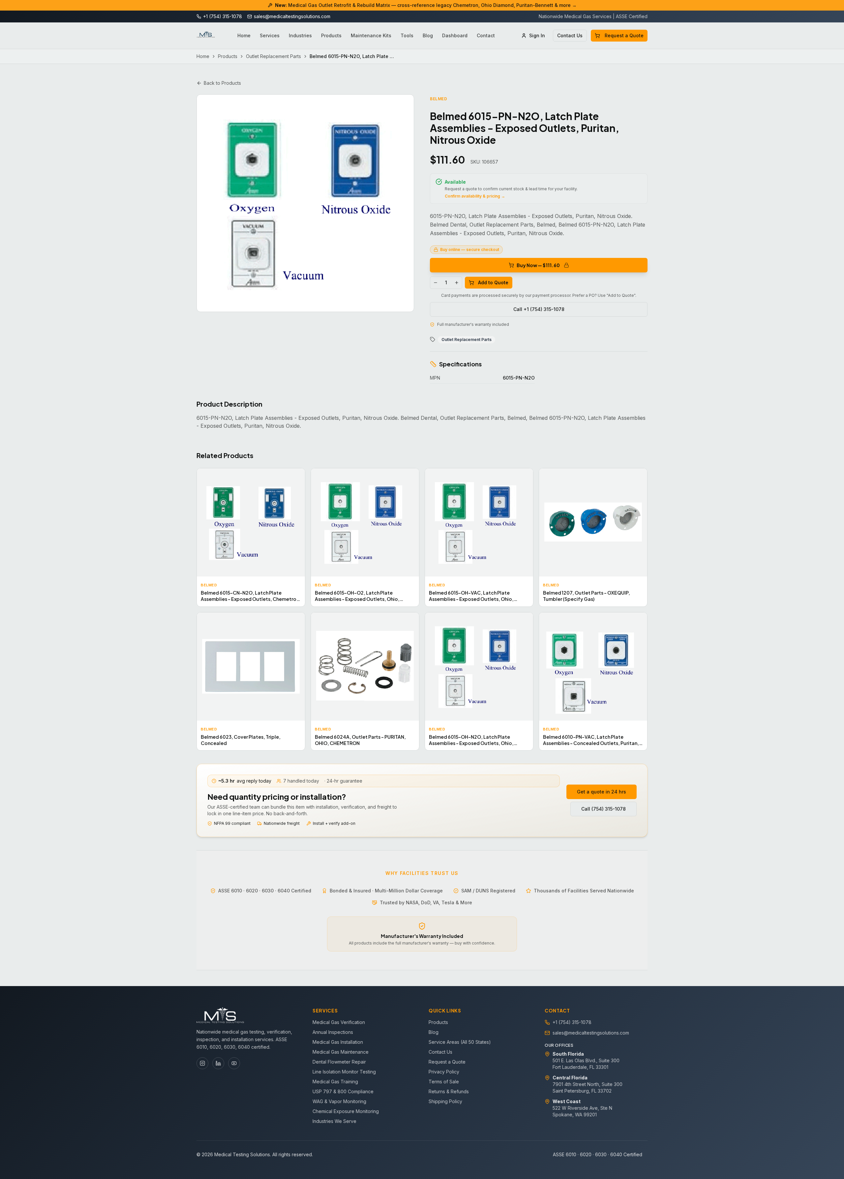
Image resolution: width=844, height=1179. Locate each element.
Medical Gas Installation (338, 1042)
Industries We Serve (334, 1121)
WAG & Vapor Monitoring (339, 1101)
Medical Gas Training (335, 1081)
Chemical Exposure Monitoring (346, 1111)
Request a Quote (624, 35)
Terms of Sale (444, 1081)
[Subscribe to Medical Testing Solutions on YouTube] (234, 1063)
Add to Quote (493, 282)
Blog (428, 35)
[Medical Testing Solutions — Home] (205, 35)
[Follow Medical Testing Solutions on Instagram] (202, 1063)
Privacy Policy (444, 1071)
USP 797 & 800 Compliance (343, 1091)
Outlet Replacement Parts (273, 56)
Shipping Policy (445, 1101)
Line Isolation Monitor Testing (344, 1071)
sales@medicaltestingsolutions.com (591, 1033)
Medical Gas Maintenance (341, 1052)
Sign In (537, 35)
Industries (300, 35)
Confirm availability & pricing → (475, 196)
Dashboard (454, 35)
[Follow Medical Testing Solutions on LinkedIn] (218, 1063)
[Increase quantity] (456, 283)
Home (244, 35)
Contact (486, 35)
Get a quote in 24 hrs (601, 791)
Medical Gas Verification (339, 1022)
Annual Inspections (333, 1032)
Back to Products (222, 83)
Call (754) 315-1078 (603, 809)
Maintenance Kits (371, 35)
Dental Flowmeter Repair (339, 1062)
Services (270, 35)
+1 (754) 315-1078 (572, 1022)
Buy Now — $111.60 (538, 265)
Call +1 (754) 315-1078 (538, 309)
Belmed (438, 98)
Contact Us (570, 35)
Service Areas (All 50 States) (460, 1042)
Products (331, 35)
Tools (407, 35)
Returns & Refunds (449, 1091)
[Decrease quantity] (435, 283)
